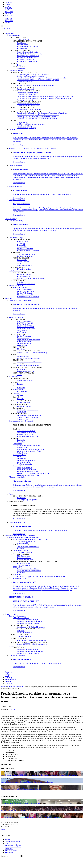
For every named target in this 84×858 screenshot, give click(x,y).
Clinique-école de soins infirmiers (28, 623)
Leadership (20, 399)
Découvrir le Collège (16, 238)
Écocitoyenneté (18, 389)
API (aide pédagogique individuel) (28, 445)
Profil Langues (22, 48)
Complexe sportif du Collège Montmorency (31, 627)
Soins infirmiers (22, 122)
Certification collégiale (20, 550)
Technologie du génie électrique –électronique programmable (37, 118)
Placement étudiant (23, 338)
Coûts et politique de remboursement (29, 571)
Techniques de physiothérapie (26, 128)
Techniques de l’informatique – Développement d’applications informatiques (42, 113)
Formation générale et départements (28, 250)
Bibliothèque (9, 8)
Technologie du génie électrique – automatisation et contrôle (36, 117)
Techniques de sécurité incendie (27, 93)
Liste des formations (23, 556)
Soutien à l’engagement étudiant (27, 410)
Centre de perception (24, 343)
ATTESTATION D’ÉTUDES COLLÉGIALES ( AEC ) (31, 539)
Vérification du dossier (24, 464)
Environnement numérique (25, 371)
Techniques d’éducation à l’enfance (28, 104)
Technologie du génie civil (25, 100)
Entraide (20, 384)
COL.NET (8, 19)
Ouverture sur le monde (24, 380)
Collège (7, 4)
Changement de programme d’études (29, 451)
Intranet (7, 22)
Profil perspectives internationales (28, 56)
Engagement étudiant (24, 274)
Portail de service (10, 10)
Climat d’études (22, 330)
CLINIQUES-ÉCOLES (21, 618)
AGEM (19, 375)
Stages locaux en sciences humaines (28, 340)
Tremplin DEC (22, 247)
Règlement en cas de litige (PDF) (28, 475)
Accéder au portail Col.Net (26, 431)
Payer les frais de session (25, 434)
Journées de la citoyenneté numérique (29, 415)
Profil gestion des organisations (27, 61)
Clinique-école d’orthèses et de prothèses (30, 621)
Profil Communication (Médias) (27, 46)
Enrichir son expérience (16, 271)
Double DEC (13, 129)
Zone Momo (9, 12)
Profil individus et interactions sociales (29, 54)
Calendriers (8, 2)
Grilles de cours (22, 453)
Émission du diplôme (24, 462)
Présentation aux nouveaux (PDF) (28, 436)
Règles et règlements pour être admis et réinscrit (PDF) (34, 473)
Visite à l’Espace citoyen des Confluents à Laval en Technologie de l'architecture (27, 782)
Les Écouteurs (21, 332)
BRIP (7, 843)
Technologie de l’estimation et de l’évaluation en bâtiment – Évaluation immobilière (44, 98)
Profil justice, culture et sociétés (27, 57)
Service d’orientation (24, 336)
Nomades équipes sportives (26, 284)
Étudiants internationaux (25, 256)
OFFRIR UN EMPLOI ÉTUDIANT (21, 597)
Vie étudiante (13, 377)
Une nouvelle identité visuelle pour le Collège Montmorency (20, 803)
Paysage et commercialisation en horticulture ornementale (35, 85)
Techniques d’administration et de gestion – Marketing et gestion (38, 80)
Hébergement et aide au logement (28, 297)
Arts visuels (21, 69)
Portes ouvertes (22, 260)
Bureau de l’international (13, 847)
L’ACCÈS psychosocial (25, 295)
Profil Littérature (22, 45)
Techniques (21, 243)
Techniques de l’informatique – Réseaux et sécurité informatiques (38, 115)
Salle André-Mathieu (24, 636)
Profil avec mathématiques (25, 59)
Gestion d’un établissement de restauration (30, 76)
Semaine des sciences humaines (27, 417)
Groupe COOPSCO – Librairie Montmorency (32, 352)
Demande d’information (25, 560)
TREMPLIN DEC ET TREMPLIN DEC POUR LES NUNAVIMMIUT (33, 148)
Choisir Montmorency (16, 220)
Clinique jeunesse (23, 356)
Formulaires (21, 572)
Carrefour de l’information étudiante (20, 300)
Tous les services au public (17, 616)
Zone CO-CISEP (22, 263)
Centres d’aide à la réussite (25, 291)
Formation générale (15, 186)
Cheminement (17, 444)
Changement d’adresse (24, 468)
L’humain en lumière (24, 269)
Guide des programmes (24, 265)
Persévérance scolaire (24, 341)
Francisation (17, 574)
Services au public (11, 614)
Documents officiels (19, 455)
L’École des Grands (23, 402)
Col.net (3, 28)
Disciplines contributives (17, 200)
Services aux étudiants (16, 286)
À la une (12, 709)
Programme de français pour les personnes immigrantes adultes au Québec (41, 576)
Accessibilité (9, 849)
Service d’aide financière (25, 293)
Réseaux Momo (22, 345)
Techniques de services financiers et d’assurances (33, 74)
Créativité (16, 393)
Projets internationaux (24, 276)
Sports (11, 494)
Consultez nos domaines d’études (28, 569)
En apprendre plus (19, 145)
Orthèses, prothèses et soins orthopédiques (30, 124)
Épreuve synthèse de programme (27, 471)
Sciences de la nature (24, 39)
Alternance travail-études (25, 278)
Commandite (21, 458)
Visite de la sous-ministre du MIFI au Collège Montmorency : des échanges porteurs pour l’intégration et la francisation (39, 775)
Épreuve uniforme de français (26, 469)
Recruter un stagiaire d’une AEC (19, 578)
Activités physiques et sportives (27, 499)
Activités (20, 282)
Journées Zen (21, 412)
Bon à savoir (17, 466)
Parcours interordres (15, 165)
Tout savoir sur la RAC (24, 565)
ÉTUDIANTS (18, 567)
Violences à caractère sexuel (26, 328)
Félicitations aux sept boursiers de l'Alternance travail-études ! (21, 789)
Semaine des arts (22, 419)
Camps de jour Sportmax (25, 632)
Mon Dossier (9, 852)
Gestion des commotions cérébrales (28, 358)
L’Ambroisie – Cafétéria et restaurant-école (31, 640)
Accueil (3, 687)
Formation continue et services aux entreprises (20, 536)
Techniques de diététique (25, 126)
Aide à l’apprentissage (24, 289)
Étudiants (8, 298)
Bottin (3, 830)
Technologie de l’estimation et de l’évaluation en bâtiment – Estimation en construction (45, 96)
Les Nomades (21, 498)
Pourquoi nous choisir (24, 558)
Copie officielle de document (26, 460)
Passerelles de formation (25, 249)
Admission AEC (22, 543)
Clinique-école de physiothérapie (27, 620)
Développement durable (12, 841)
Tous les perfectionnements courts (28, 547)
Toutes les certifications (24, 552)
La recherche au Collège (13, 845)
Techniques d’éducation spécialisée (28, 105)
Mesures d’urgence (11, 850)
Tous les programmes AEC (26, 541)
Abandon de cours (23, 447)
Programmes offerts (23, 563)
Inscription (20, 548)
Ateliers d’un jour (23, 262)
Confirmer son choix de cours (26, 433)
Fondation (8, 13)
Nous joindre (9, 15)
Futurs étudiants (10, 219)
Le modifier (21, 442)
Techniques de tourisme (24, 81)
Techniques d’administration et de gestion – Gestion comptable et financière (41, 78)
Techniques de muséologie (25, 89)
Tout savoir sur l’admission (26, 254)
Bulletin (19, 457)
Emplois (7, 839)
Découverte (21, 388)
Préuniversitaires (14, 35)
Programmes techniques (16, 70)
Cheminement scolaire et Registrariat (21, 421)
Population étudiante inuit (17, 522)
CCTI (7, 6)
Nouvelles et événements (15, 687)
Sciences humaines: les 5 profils (27, 52)
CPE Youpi (20, 631)
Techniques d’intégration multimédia (29, 109)
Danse (19, 65)
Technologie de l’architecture (26, 94)
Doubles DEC (21, 245)
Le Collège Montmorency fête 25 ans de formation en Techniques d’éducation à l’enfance (30, 817)
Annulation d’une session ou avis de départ (31, 449)
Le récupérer (21, 440)
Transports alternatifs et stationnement (29, 362)
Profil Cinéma (21, 43)
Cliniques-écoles (14, 646)
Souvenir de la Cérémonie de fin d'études (14, 810)
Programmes (9, 33)
